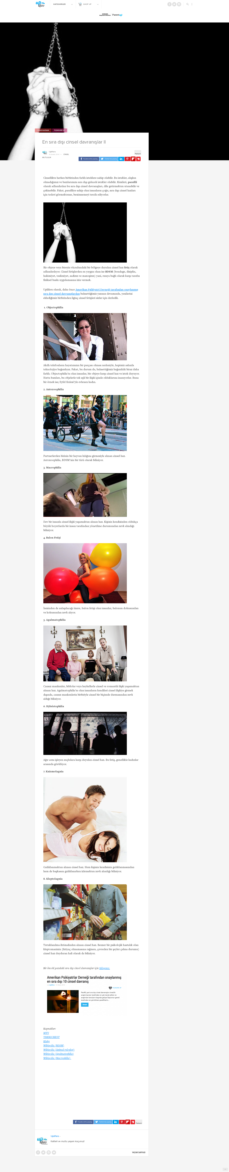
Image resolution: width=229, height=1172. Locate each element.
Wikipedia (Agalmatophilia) (58, 1054)
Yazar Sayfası (138, 1152)
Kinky (46, 1041)
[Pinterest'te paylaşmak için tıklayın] (128, 159)
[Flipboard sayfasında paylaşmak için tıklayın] (133, 159)
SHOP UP (87, 4)
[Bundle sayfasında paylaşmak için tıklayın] (138, 159)
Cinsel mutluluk (43, 130)
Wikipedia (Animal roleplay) (59, 1050)
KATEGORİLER (59, 4)
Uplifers (52, 152)
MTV (46, 1033)
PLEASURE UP (59, 130)
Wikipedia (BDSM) (53, 1045)
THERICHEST (51, 1037)
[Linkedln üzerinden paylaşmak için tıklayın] (121, 159)
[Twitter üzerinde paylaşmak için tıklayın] (108, 159)
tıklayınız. (104, 968)
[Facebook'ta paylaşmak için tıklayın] (89, 159)
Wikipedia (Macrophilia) (57, 1058)
